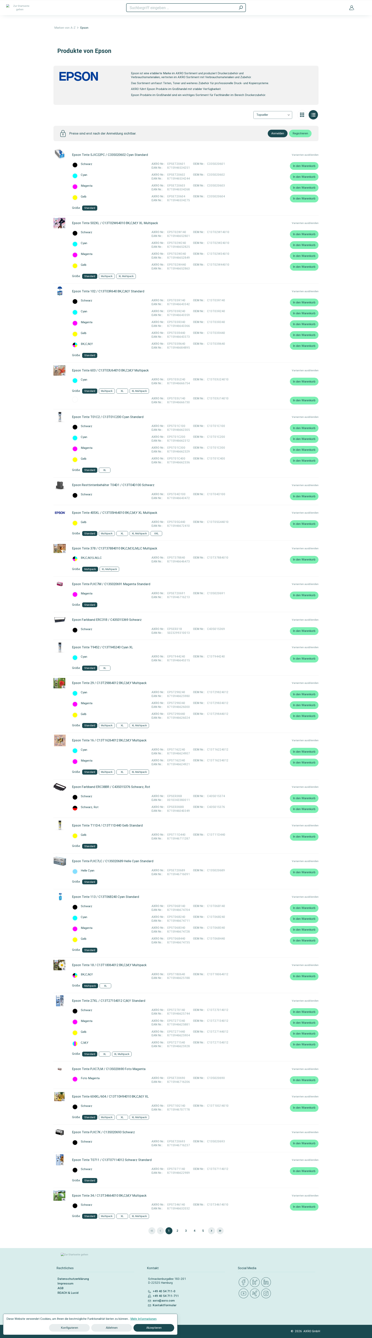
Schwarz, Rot (89, 807)
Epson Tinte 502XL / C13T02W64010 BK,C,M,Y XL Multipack (115, 223)
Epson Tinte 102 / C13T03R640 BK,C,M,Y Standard (108, 291)
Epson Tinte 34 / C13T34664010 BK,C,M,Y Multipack (109, 1195)
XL (122, 391)
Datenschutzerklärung (73, 1279)
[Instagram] (266, 1293)
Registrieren (300, 133)
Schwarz (86, 164)
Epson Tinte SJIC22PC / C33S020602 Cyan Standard (110, 155)
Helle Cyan (87, 870)
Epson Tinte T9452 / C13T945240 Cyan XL (102, 647)
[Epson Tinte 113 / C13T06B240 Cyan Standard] (59, 897)
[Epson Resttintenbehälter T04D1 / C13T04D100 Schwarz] (59, 485)
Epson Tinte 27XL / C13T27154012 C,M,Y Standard (108, 1001)
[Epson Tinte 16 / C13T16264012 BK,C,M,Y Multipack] (59, 740)
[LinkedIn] (266, 1282)
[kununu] (255, 1282)
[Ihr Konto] (351, 7)
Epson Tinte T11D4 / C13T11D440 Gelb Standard (107, 825)
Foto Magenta (90, 1078)
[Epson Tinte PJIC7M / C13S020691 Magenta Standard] (59, 584)
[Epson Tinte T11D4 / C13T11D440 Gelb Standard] (59, 825)
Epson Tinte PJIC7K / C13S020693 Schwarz (103, 1132)
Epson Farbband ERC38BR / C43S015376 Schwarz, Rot (111, 787)
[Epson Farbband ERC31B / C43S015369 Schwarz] (59, 620)
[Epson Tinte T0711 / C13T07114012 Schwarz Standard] (59, 1160)
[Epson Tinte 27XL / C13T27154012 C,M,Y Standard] (59, 1001)
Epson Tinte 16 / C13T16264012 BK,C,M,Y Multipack (109, 740)
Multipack (107, 276)
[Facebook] (244, 1282)
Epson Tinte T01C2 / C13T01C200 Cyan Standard (108, 417)
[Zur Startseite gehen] (19, 7)
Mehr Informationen (143, 1319)
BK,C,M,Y (87, 344)
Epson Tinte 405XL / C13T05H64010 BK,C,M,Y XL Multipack (114, 513)
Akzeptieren (154, 1327)
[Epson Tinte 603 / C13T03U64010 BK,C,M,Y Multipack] (59, 370)
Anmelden (277, 133)
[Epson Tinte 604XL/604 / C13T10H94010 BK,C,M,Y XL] (59, 1096)
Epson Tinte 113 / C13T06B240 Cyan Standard (105, 897)
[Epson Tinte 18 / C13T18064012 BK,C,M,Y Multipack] (59, 965)
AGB (61, 1288)
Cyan (84, 175)
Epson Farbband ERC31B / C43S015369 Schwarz (107, 620)
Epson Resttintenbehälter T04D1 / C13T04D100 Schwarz (113, 485)
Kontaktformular (165, 1305)
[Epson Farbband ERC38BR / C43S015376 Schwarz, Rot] (59, 787)
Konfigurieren (69, 1327)
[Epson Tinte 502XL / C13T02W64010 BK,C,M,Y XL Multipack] (59, 223)
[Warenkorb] (363, 5)
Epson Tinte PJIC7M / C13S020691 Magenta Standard (111, 584)
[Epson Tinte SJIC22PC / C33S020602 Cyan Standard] (59, 155)
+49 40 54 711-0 (164, 1291)
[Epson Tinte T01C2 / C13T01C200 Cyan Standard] (59, 417)
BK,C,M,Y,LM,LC (91, 557)
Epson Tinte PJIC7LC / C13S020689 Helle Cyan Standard (112, 861)
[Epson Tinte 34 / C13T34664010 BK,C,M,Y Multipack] (59, 1195)
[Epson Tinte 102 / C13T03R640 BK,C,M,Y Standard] (59, 291)
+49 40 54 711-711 (166, 1296)
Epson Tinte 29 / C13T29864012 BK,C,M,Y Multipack (109, 683)
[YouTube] (244, 1293)
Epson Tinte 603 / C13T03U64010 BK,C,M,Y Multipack (110, 370)
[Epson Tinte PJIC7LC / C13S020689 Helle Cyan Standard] (59, 861)
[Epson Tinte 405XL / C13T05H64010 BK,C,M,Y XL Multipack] (59, 513)
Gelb (83, 196)
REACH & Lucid (68, 1293)
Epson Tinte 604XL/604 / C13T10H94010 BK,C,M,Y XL (110, 1096)
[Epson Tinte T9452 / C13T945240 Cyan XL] (59, 647)
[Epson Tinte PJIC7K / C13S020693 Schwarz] (59, 1132)
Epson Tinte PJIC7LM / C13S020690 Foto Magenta (109, 1069)
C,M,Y (84, 1042)
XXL (156, 533)
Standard (89, 207)
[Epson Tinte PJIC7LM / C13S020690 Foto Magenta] (59, 1069)
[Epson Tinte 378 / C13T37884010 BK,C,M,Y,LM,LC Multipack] (59, 548)
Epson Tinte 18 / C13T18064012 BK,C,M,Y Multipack (109, 965)
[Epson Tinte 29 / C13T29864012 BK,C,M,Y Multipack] (59, 683)
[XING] (255, 1293)
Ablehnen (112, 1327)
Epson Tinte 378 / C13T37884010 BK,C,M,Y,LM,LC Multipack (114, 548)
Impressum (65, 1283)
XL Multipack (126, 276)
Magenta (86, 185)
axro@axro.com (164, 1300)
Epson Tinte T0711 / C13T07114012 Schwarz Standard (112, 1160)
